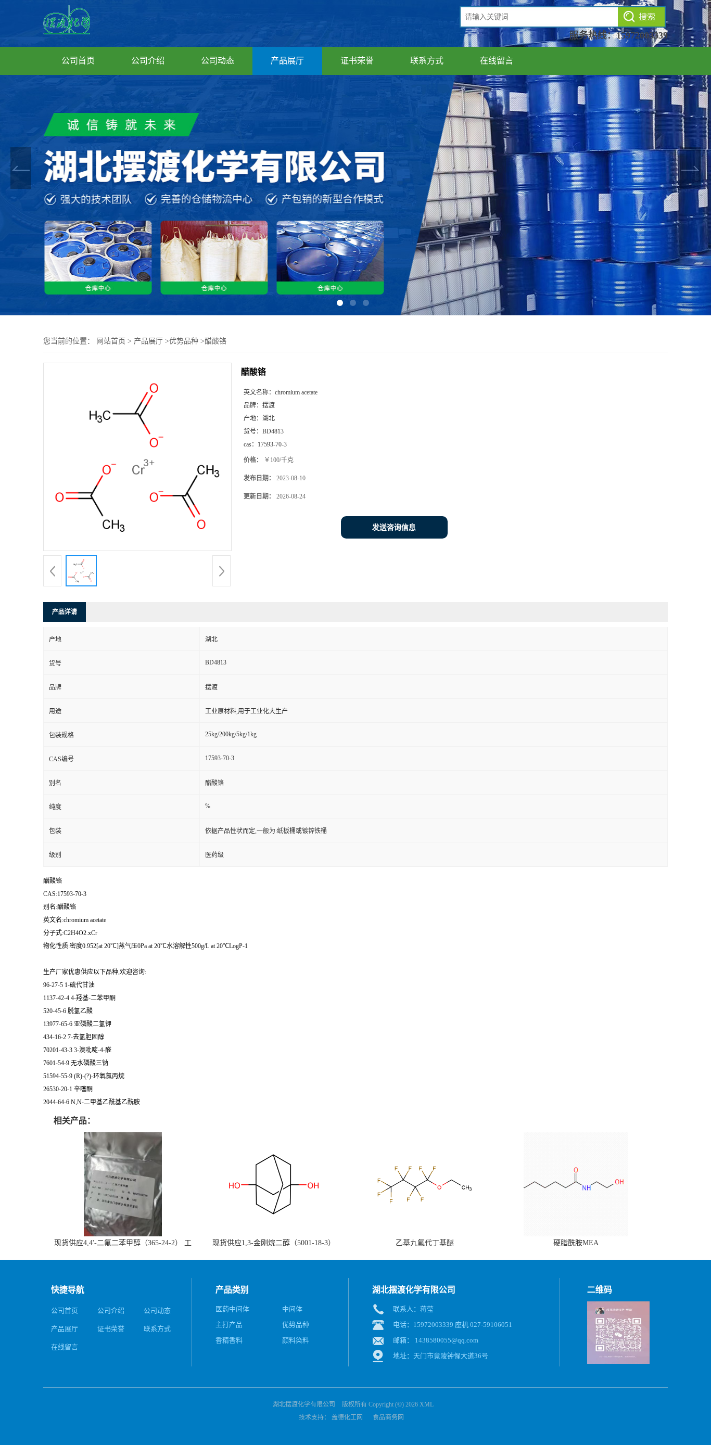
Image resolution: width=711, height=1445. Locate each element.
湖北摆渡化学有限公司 (304, 1404)
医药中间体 (232, 1309)
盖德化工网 (347, 1417)
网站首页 (110, 341)
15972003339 (642, 35)
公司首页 (78, 60)
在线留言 (496, 60)
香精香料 (229, 1340)
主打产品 (229, 1324)
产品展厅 (287, 60)
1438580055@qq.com (446, 1340)
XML (427, 1404)
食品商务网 (388, 1417)
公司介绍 (147, 60)
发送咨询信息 (394, 527)
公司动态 (217, 60)
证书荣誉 (357, 60)
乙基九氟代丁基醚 (425, 1243)
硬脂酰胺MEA (576, 1243)
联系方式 (426, 60)
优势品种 (183, 341)
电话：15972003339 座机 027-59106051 (452, 1324)
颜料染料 (295, 1340)
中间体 (292, 1309)
